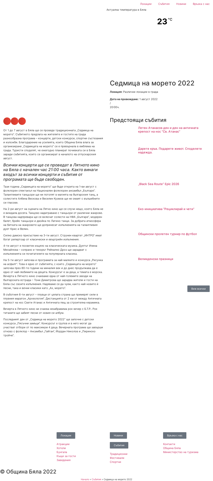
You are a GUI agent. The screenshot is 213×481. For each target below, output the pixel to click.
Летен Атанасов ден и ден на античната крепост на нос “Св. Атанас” (168, 129)
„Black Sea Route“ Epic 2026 (158, 184)
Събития (164, 3)
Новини (181, 3)
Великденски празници (155, 259)
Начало (85, 479)
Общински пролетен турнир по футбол (167, 234)
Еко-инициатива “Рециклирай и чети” (166, 209)
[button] (4, 93)
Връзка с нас (201, 3)
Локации (146, 3)
